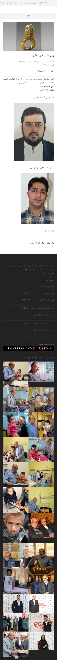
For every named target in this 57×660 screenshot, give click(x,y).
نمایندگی (19, 61)
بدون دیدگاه (47, 65)
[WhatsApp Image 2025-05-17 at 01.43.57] (16, 449)
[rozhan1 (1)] (16, 424)
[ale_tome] (41, 372)
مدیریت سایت (32, 61)
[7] (41, 603)
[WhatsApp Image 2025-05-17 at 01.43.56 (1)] (41, 500)
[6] (16, 622)
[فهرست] (35, 16)
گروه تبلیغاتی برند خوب (30, 357)
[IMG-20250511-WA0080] (16, 473)
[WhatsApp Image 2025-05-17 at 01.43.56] (16, 374)
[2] (41, 641)
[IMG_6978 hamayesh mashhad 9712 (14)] (41, 525)
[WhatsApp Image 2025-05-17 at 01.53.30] (16, 644)
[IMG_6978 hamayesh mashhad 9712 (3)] (41, 581)
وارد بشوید (33, 243)
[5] (16, 603)
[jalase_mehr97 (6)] (16, 556)
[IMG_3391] (16, 399)
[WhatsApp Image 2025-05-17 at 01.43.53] (41, 474)
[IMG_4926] (41, 556)
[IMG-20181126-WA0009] (16, 528)
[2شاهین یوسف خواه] (16, 581)
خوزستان (47, 231)
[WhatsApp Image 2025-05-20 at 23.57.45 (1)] (41, 399)
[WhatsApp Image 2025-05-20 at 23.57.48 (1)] (41, 424)
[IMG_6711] (16, 500)
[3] (41, 622)
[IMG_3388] (41, 449)
